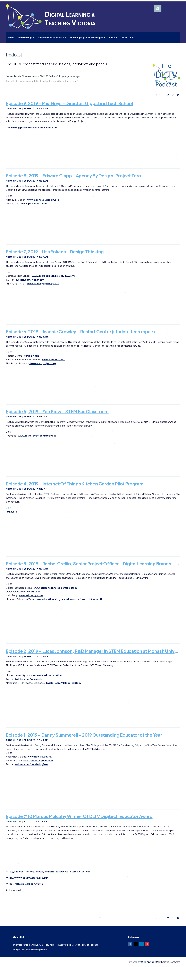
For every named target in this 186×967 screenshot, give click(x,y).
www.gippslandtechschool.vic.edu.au (34, 127)
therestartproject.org (42, 363)
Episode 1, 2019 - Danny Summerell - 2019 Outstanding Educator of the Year (84, 735)
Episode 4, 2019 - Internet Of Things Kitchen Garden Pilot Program (74, 483)
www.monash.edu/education (44, 675)
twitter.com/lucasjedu (28, 679)
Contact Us (91, 944)
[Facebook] (130, 944)
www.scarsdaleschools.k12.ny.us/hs (54, 275)
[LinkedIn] (141, 944)
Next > (173, 95)
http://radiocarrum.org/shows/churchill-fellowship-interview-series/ (48, 871)
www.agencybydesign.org (43, 199)
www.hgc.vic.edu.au (39, 756)
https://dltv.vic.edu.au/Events (24, 883)
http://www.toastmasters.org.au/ (27, 877)
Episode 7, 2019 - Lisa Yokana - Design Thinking (55, 251)
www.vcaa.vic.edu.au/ (26, 591)
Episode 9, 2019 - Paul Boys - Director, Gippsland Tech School (69, 103)
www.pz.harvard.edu (34, 203)
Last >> (178, 95)
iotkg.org (11, 511)
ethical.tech (31, 355)
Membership (21, 944)
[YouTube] (147, 944)
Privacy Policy (64, 944)
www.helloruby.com (31, 595)
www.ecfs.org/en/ (53, 359)
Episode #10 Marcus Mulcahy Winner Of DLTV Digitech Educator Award (79, 816)
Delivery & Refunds (42, 944)
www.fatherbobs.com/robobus (37, 435)
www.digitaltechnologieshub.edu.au (55, 587)
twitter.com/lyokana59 (30, 279)
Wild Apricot (148, 961)
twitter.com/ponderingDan (31, 764)
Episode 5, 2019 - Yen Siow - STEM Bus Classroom (57, 411)
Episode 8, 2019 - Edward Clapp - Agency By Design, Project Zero (73, 175)
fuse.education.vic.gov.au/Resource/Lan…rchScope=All (68, 599)
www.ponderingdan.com (38, 760)
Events (79, 944)
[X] (136, 944)
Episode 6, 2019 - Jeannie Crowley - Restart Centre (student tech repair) (80, 331)
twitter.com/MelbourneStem (63, 682)
